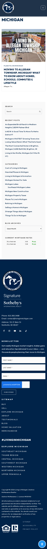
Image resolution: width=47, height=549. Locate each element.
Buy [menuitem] (4, 404)
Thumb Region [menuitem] (10, 455)
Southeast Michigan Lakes (19, 187)
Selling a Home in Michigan (16, 207)
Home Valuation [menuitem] (11, 427)
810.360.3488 (13, 316)
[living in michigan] (13, 281)
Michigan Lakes (11, 184)
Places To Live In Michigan (13, 66)
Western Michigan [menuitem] (13, 467)
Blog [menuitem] (5, 423)
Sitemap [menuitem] (27, 522)
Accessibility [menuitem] (29, 525)
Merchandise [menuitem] (9, 431)
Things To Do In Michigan (15, 215)
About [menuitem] (5, 416)
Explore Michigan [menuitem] (12, 412)
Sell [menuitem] (4, 408)
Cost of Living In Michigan (16, 168)
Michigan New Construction (17, 191)
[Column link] (13, 7)
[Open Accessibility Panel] (42, 544)
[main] (23, 129)
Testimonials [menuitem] (10, 419)
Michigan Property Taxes (15, 195)
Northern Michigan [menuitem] (13, 470)
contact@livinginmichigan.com (20, 319)
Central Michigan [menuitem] (13, 459)
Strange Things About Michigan (18, 211)
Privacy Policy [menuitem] (30, 529)
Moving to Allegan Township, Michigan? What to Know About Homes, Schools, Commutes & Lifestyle (22, 76)
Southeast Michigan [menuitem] (14, 451)
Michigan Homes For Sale (16, 180)
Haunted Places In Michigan (17, 172)
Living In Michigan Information (18, 176)
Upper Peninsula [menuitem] (11, 474)
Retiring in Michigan (13, 203)
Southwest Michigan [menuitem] (14, 463)
